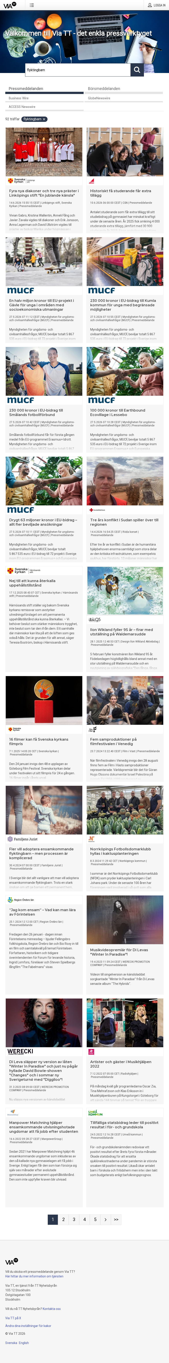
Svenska (11, 1343)
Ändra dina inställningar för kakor (28, 1326)
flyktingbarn (32, 119)
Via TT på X (13, 1318)
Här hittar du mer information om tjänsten (34, 1276)
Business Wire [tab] (19, 98)
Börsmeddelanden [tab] (104, 88)
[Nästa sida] (105, 1219)
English (24, 1343)
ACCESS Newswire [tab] (22, 107)
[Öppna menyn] (33, 5)
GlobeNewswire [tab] (99, 98)
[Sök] (137, 70)
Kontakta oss (52, 1309)
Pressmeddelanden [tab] (26, 88)
